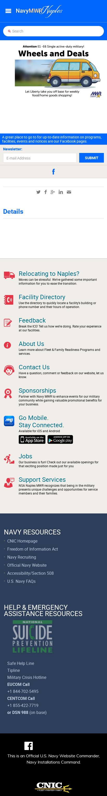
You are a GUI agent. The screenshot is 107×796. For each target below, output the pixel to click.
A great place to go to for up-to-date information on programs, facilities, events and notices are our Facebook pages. (52, 139)
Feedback (32, 320)
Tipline (13, 670)
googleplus (53, 192)
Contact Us (34, 367)
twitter (38, 192)
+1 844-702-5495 (22, 691)
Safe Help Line (20, 663)
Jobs (25, 456)
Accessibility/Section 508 (30, 573)
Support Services (42, 479)
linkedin (61, 192)
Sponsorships (37, 390)
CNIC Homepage (22, 541)
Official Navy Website (26, 565)
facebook (53, 172)
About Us (31, 343)
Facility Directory (42, 297)
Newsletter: (12, 149)
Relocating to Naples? (49, 273)
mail (69, 192)
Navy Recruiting (21, 557)
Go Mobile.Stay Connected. (41, 421)
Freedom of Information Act (32, 549)
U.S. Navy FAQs (21, 581)
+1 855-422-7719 (22, 705)
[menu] (8, 11)
